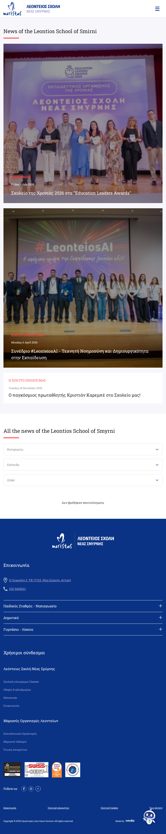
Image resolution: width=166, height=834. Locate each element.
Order (11, 480)
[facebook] (24, 788)
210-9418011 (17, 588)
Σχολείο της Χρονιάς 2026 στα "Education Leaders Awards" (71, 193)
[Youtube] (38, 788)
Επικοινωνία (11, 705)
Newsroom (10, 697)
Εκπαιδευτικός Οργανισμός (20, 733)
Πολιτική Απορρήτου (58, 808)
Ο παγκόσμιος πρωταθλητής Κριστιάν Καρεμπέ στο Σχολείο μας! (74, 395)
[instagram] (31, 788)
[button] (157, 8)
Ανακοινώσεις (21, 176)
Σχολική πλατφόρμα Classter (21, 681)
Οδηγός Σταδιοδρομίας (17, 689)
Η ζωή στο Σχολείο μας (27, 334)
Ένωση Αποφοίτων (15, 749)
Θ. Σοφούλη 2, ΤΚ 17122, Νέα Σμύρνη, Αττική (40, 580)
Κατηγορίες (15, 449)
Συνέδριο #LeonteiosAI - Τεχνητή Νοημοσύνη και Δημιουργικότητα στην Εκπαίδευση (79, 354)
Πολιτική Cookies (109, 808)
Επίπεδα (13, 465)
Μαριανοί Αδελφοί (15, 741)
